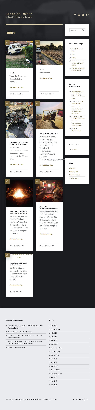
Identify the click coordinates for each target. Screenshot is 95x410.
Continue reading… (16, 87)
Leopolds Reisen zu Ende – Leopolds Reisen (77, 94)
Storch (12, 73)
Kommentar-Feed (74, 175)
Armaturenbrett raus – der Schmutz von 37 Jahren (78, 63)
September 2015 (56, 373)
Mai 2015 (54, 384)
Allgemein (74, 149)
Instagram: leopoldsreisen (49, 133)
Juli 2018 (54, 333)
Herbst (42, 69)
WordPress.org (73, 178)
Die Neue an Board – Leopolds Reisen (21, 335)
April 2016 (54, 366)
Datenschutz (46, 399)
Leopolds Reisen (19, 14)
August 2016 (55, 355)
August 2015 (55, 377)
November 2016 (56, 348)
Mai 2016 (54, 362)
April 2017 (54, 344)
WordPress (33, 399)
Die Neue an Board (25, 331)
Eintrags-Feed (73, 171)
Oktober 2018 (55, 329)
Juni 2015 (54, 381)
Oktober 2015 (55, 370)
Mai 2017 (54, 340)
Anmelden (72, 168)
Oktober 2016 (55, 351)
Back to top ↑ (54, 399)
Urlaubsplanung (76, 130)
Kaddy (73, 128)
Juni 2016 (54, 359)
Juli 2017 (54, 337)
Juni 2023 (54, 325)
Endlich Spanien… (77, 125)
